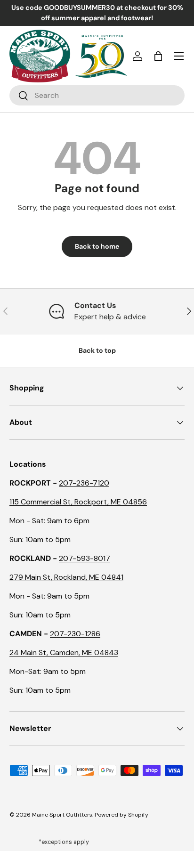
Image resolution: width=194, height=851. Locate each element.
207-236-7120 (84, 483)
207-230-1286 (75, 634)
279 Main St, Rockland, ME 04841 (66, 577)
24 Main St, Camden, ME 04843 (63, 652)
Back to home (97, 246)
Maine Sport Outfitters (62, 815)
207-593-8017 (84, 558)
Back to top (97, 350)
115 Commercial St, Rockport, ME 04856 (78, 502)
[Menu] (179, 56)
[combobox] (97, 95)
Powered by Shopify (121, 815)
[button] (158, 56)
